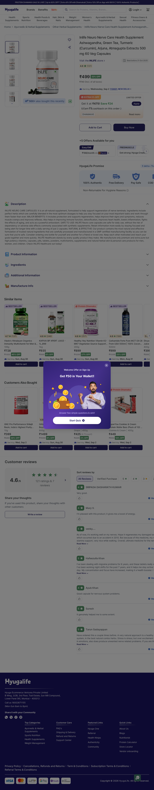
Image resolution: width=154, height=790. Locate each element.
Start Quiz (75, 420)
